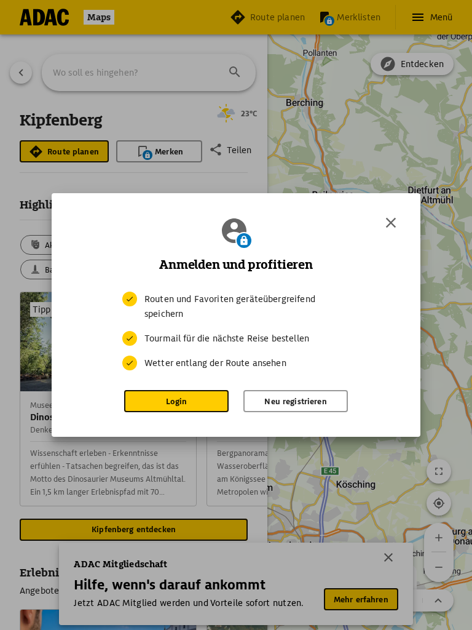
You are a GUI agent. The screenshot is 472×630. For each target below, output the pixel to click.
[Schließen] (391, 222)
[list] (236, 331)
